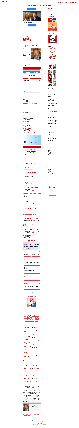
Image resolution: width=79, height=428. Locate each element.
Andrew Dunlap (25, 97)
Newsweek (34, 319)
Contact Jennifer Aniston (36, 327)
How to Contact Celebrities (24, 414)
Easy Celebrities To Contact (27, 331)
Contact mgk (35, 347)
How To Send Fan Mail (27, 336)
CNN (34, 315)
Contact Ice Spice (26, 353)
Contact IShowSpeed (27, 355)
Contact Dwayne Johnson (27, 375)
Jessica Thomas (25, 103)
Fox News (38, 318)
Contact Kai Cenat (35, 334)
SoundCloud (39, 44)
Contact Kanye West (36, 336)
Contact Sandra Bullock (36, 352)
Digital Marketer (33, 317)
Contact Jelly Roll (26, 356)
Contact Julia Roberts (36, 362)
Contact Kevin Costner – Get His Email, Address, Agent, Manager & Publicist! (36, 60)
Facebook (34, 43)
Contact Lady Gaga (35, 343)
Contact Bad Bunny (26, 343)
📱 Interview (36, 69)
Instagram (24, 44)
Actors (29, 415)
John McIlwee (24, 121)
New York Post (31, 319)
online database (38, 28)
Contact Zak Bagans (36, 358)
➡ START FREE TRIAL (50, 8)
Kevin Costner (25, 58)
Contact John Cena (35, 330)
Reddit (36, 44)
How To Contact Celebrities (27, 335)
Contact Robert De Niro (36, 374)
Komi (30, 44)
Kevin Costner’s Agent (27, 37)
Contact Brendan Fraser (27, 345)
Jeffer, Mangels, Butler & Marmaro (27, 115)
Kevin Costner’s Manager (27, 39)
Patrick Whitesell (33, 97)
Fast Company (33, 318)
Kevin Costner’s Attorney (27, 38)
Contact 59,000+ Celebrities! (28, 169)
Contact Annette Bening (27, 362)
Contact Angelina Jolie (27, 340)
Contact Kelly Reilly (35, 365)
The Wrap (29, 321)
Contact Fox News (26, 377)
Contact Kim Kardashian (36, 340)
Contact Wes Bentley (36, 381)
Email (32, 43)
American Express (33, 316)
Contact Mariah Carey (36, 344)
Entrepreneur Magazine (27, 318)
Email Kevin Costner (26, 35)
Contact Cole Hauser (26, 371)
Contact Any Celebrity (4, 1)
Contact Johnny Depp (36, 331)
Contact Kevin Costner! (32, 31)
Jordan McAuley (28, 132)
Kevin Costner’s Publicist (27, 40)
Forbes (36, 318)
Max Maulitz (29, 97)
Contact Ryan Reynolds (36, 375)
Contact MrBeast (35, 351)
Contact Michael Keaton (36, 371)
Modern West (38, 43)
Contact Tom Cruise (35, 378)
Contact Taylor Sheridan (36, 354)
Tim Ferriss (32, 321)
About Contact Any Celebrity (32, 296)
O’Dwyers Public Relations (33, 320)
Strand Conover (25, 203)
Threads (28, 45)
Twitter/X (31, 45)
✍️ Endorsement (27, 72)
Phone (24, 98)
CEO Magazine (29, 317)
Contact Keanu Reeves (36, 337)
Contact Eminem (26, 352)
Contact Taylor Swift (36, 355)
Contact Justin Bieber (36, 333)
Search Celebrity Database (51, 9)
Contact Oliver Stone (36, 372)
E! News (37, 317)
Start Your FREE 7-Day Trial (26, 27)
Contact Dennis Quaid (27, 372)
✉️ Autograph (36, 72)
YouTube (38, 45)
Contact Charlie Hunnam (27, 346)
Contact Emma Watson (27, 350)
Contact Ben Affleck (26, 364)
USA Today (32, 322)
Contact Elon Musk (26, 349)
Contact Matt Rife (35, 346)
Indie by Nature (27, 319)
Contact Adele (26, 339)
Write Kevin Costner (26, 36)
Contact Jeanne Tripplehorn (27, 381)
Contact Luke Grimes (36, 368)
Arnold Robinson (25, 128)
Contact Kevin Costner (36, 341)
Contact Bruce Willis (27, 367)
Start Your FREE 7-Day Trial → (32, 149)
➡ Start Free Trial (31, 25)
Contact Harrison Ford (27, 378)
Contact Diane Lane (26, 374)
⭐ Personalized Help (27, 69)
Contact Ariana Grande (27, 342)
